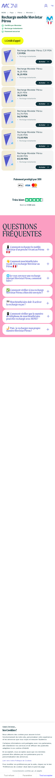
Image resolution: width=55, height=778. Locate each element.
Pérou (20, 13)
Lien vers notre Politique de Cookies (17, 761)
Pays (12, 13)
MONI (4, 13)
